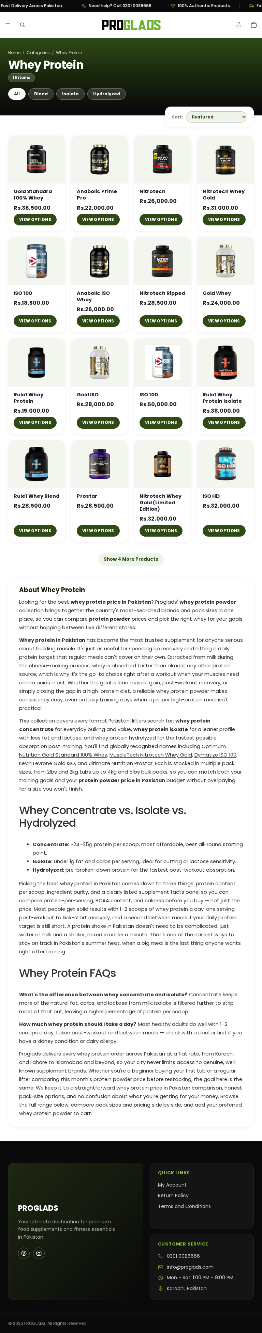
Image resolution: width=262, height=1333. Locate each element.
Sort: (177, 117)
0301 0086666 (183, 1256)
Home (14, 52)
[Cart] (253, 24)
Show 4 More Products (131, 559)
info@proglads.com (190, 1267)
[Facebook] (24, 1253)
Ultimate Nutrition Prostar (120, 763)
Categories (38, 52)
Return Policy (173, 1195)
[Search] (22, 24)
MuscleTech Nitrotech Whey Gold (151, 754)
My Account (172, 1184)
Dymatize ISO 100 (215, 754)
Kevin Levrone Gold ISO (47, 763)
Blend (41, 94)
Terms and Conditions (184, 1206)
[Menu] (8, 25)
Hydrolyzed (106, 94)
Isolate (70, 94)
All (17, 94)
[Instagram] (39, 1253)
